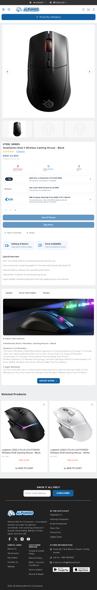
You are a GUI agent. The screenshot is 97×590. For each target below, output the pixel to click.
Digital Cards (56, 537)
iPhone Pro (55, 532)
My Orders (12, 558)
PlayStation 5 (56, 515)
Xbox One (54, 528)
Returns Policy (35, 558)
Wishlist (11, 566)
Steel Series (11, 144)
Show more (46, 381)
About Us (12, 549)
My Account (13, 553)
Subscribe (63, 493)
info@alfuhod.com (71, 562)
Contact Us (13, 562)
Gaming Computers (59, 519)
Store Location (35, 570)
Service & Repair (36, 574)
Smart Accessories (58, 524)
